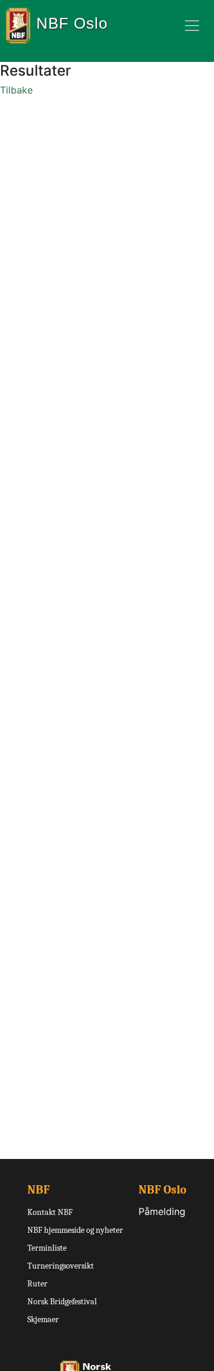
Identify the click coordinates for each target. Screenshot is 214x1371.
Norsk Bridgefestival (62, 1302)
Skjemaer (43, 1319)
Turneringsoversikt (60, 1266)
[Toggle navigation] (192, 25)
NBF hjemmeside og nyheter (75, 1230)
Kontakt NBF (50, 1212)
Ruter (37, 1284)
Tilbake (16, 90)
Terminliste (47, 1248)
